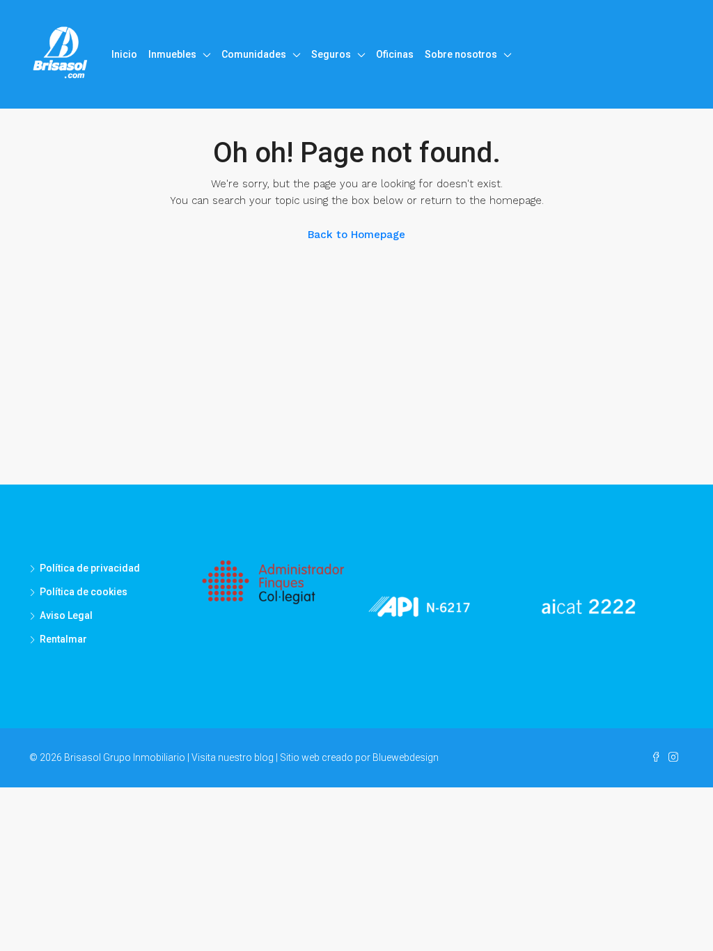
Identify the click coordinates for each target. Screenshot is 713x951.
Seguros (331, 54)
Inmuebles (172, 54)
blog (264, 757)
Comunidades (253, 54)
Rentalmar (63, 639)
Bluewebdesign (406, 757)
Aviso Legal (66, 615)
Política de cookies (83, 591)
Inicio (124, 54)
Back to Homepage (356, 234)
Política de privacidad (90, 568)
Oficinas (395, 54)
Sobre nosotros (461, 54)
